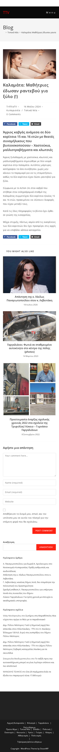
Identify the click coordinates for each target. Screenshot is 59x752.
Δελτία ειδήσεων (34, 742)
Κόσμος (48, 732)
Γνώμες (39, 732)
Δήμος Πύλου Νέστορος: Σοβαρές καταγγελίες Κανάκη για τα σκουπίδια (27, 649)
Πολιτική (46, 729)
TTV (6, 12)
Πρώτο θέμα (11, 729)
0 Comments (13, 114)
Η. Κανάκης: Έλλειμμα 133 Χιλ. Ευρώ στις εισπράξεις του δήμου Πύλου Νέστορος (27, 632)
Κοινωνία (21, 732)
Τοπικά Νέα (30, 110)
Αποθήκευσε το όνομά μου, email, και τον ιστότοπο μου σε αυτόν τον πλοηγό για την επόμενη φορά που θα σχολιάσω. (25, 517)
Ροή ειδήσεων (29, 727)
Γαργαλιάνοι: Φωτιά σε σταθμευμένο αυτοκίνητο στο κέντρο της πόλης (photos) (29, 348)
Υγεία (30, 732)
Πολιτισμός (36, 735)
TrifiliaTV (11, 106)
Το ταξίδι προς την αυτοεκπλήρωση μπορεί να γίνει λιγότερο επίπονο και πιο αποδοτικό (28, 662)
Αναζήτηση (8, 542)
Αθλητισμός (23, 735)
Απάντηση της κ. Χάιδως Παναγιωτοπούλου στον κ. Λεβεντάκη (29, 298)
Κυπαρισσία (13, 110)
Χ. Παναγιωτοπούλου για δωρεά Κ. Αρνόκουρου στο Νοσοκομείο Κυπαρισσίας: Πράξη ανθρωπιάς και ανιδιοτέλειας (27, 567)
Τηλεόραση (22, 742)
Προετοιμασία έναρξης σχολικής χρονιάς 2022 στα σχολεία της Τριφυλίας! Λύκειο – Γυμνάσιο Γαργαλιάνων (29, 425)
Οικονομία (9, 732)
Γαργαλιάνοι (43, 723)
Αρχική (10, 723)
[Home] (4, 32)
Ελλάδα (36, 729)
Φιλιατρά (31, 723)
